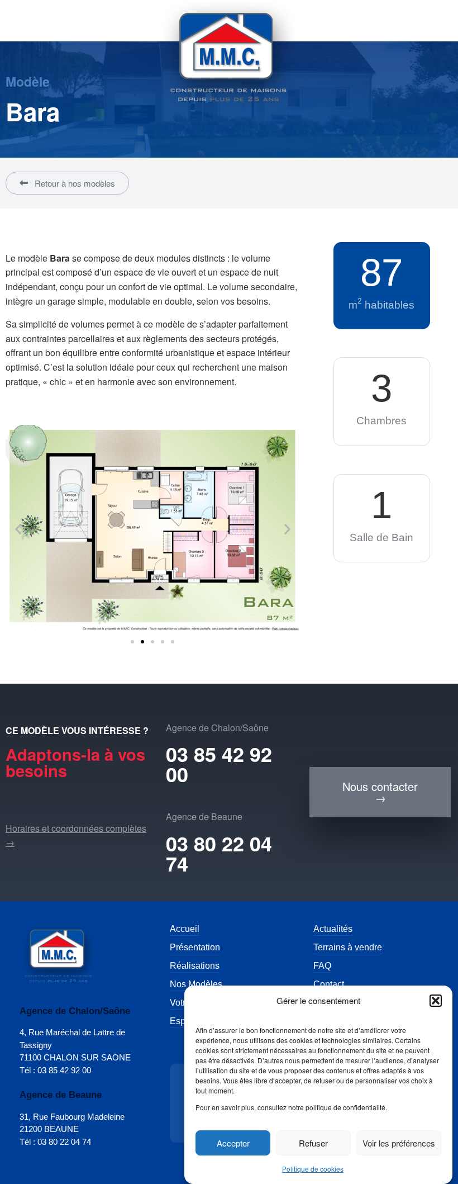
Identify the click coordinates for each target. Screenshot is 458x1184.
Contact (328, 984)
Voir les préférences (398, 1143)
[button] (435, 1000)
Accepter (233, 1143)
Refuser (313, 1143)
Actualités (332, 929)
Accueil (184, 929)
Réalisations (195, 965)
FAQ (322, 965)
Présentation (195, 947)
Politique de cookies (313, 1168)
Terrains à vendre (347, 947)
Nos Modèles (196, 984)
